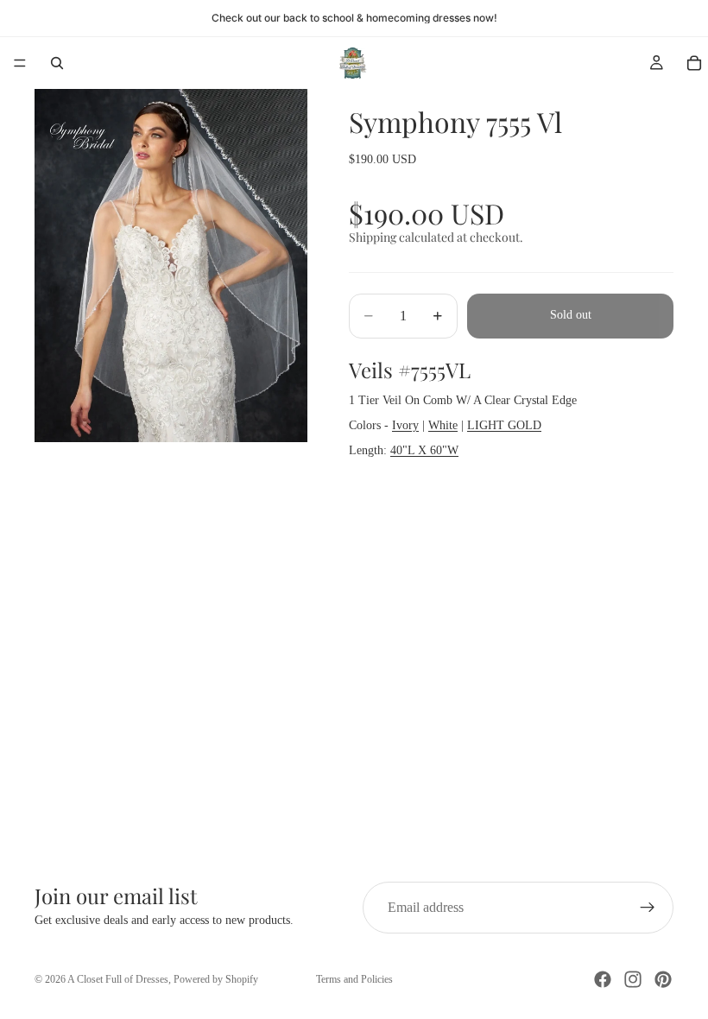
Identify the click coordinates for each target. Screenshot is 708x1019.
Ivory (405, 425)
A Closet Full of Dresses (117, 979)
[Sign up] (647, 907)
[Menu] (20, 63)
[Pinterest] (663, 979)
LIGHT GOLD (504, 425)
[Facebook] (602, 979)
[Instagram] (633, 979)
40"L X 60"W (424, 450)
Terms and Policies (354, 979)
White (443, 425)
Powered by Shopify (216, 979)
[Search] (57, 63)
